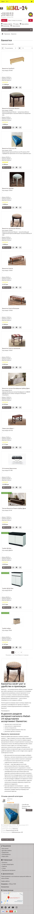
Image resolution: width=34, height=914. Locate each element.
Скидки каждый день (8, 864)
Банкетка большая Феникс (10, 108)
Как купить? (5, 848)
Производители (6, 854)
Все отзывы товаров (7, 839)
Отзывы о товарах (7, 24)
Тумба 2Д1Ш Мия (7, 588)
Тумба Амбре (6, 628)
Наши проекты (16, 25)
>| (21, 652)
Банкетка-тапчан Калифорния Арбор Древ (16, 388)
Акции (17, 24)
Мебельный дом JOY (17, 832)
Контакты (4, 862)
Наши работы (25, 24)
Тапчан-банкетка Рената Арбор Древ (14, 508)
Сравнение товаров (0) (7, 44)
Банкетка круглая (7, 188)
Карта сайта (5, 856)
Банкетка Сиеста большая (10, 308)
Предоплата (5, 852)
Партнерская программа (8, 870)
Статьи (4, 868)
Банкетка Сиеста (7, 268)
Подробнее (29, 809)
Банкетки (15, 828)
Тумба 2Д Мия (6, 548)
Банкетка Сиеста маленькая (11, 348)
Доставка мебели (6, 850)
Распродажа (6, 25)
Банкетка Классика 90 (9, 148)
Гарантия (4, 866)
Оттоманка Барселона (9, 468)
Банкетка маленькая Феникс (11, 228)
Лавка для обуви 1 (8, 428)
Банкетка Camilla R (8, 68)
